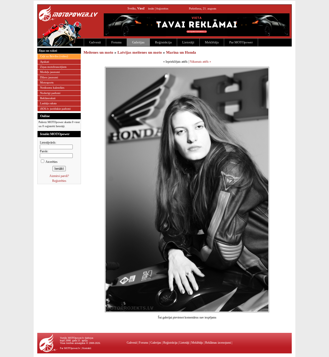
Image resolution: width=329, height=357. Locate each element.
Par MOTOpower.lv (70, 348)
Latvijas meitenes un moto (139, 52)
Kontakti (86, 348)
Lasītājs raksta (48, 103)
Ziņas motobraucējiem (53, 66)
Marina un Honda (181, 52)
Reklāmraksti (48, 98)
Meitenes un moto (98, 52)
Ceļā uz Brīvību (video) (54, 56)
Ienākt (151, 8)
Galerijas (138, 42)
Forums (116, 42)
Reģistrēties (162, 8)
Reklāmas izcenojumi (218, 342)
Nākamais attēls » (200, 61)
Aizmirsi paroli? (59, 176)
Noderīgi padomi (50, 93)
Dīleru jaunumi (49, 77)
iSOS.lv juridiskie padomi (55, 108)
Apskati (44, 61)
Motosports (46, 82)
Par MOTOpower (241, 42)
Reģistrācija (163, 42)
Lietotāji (188, 42)
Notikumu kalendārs (52, 87)
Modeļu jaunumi (50, 71)
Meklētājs (212, 42)
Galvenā (95, 42)
